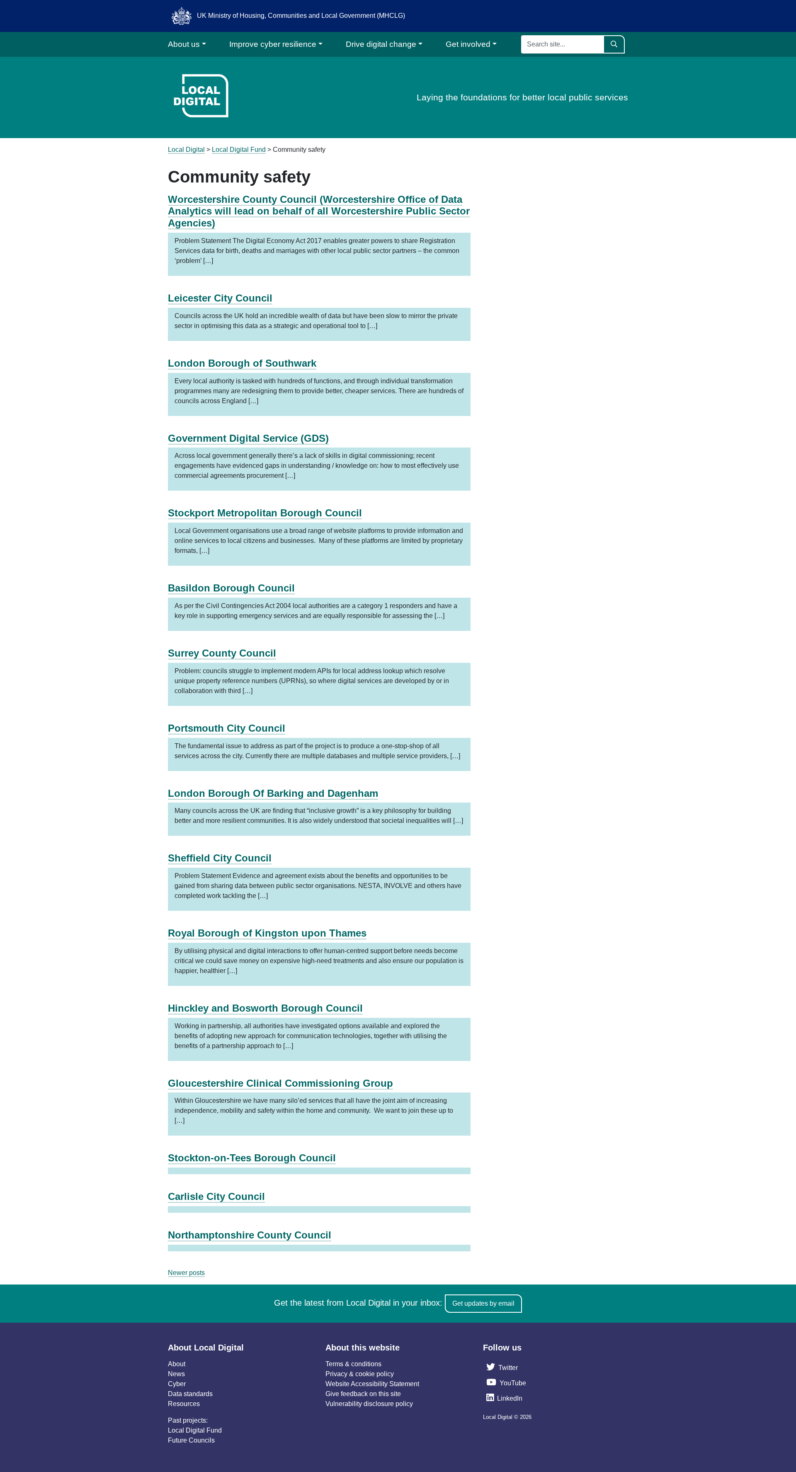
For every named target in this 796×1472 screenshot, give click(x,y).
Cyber (177, 1383)
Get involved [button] (468, 44)
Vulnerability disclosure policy (369, 1403)
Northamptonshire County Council (249, 1235)
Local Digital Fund (195, 1430)
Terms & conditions (353, 1363)
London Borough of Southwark (242, 363)
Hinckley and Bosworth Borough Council (265, 1008)
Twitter (508, 1367)
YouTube (513, 1383)
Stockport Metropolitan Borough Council (265, 512)
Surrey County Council (222, 653)
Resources (184, 1403)
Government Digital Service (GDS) (248, 438)
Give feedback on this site (363, 1393)
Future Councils (191, 1440)
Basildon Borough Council (231, 588)
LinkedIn (509, 1398)
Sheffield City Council (220, 858)
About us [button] (184, 44)
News (176, 1373)
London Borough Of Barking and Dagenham (273, 793)
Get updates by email (483, 1303)
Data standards (190, 1393)
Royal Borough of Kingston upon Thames (267, 933)
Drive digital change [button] (381, 44)
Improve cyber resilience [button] (272, 44)
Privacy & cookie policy (359, 1373)
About (176, 1363)
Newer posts (186, 1272)
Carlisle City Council (216, 1196)
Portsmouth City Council (226, 728)
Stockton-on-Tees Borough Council (252, 1157)
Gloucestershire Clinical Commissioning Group (280, 1083)
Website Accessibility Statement (372, 1383)
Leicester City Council (220, 298)
